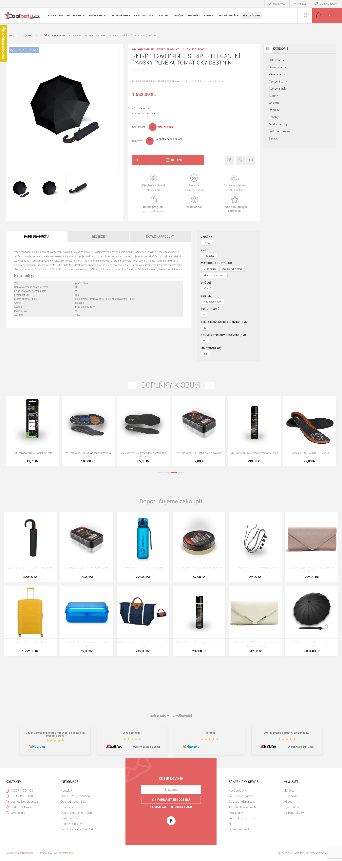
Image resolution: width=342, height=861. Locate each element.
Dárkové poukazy (280, 131)
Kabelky (274, 117)
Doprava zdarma (234, 183)
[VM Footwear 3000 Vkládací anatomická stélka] (198, 431)
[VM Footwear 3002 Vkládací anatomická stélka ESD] (254, 431)
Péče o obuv (236, 812)
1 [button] (161, 472)
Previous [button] (132, 385)
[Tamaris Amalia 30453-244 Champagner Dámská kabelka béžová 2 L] (311, 547)
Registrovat (279, 3)
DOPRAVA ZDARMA (24, 50)
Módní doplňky (278, 124)
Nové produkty (237, 790)
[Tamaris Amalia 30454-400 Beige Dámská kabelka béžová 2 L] (255, 621)
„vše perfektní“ (132, 732)
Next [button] (209, 385)
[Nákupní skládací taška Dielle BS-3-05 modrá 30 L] (143, 621)
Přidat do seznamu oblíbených (37, 439)
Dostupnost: (139, 126)
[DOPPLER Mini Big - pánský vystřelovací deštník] (30, 547)
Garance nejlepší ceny (229, 160)
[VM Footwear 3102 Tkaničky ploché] (88, 431)
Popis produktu (36, 236)
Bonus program (153, 204)
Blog (231, 823)
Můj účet (288, 790)
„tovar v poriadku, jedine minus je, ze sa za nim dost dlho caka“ (55, 734)
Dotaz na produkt (160, 236)
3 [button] (174, 472)
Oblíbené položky (294, 812)
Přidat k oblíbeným (240, 160)
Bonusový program (240, 796)
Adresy (287, 801)
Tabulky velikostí (238, 829)
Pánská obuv (277, 74)
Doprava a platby (71, 823)
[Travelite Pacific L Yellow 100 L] (30, 621)
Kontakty (66, 790)
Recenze (98, 236)
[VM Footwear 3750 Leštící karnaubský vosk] (199, 547)
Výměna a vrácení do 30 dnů (78, 829)
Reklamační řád (70, 818)
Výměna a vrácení (153, 183)
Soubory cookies (71, 807)
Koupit (28, 439)
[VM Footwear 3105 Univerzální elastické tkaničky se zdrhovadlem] (255, 547)
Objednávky (290, 796)
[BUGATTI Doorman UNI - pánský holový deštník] (311, 621)
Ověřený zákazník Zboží (146, 746)
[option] (32, 432)
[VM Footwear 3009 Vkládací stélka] (32, 431)
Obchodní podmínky (73, 801)
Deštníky (274, 110)
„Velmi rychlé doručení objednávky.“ (287, 732)
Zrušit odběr (183, 807)
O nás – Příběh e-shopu (75, 796)
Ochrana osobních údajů (76, 812)
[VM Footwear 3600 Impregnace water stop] (199, 621)
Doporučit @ (250, 160)
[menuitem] (88, 790)
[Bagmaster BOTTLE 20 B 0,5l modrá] (143, 547)
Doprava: (137, 140)
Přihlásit (302, 3)
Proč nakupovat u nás (242, 818)
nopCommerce (25, 853)
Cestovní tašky (278, 88)
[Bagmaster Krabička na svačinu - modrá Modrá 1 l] (86, 621)
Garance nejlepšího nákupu (194, 183)
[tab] (36, 236)
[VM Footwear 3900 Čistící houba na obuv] (309, 431)
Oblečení (274, 102)
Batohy (273, 95)
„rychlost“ (209, 732)
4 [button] (181, 472)
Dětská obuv (276, 60)
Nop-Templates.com (63, 853)
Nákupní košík (292, 807)
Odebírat (160, 807)
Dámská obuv (277, 67)
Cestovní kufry (278, 81)
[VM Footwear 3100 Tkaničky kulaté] (143, 431)
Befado (273, 138)
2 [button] (168, 472)
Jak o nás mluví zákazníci (171, 716)
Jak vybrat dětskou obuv (243, 807)
